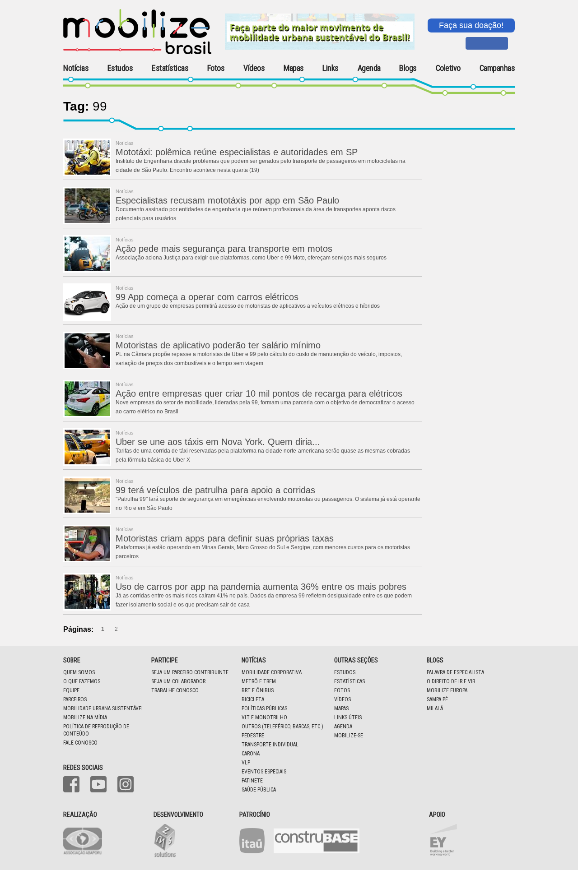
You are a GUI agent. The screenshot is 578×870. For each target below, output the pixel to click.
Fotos (216, 68)
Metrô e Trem (259, 681)
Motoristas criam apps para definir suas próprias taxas (225, 538)
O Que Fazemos (81, 681)
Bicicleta (253, 699)
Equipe (71, 690)
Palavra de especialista (455, 672)
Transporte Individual (270, 744)
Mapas (294, 68)
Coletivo (448, 68)
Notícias (76, 68)
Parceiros (75, 699)
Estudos (120, 68)
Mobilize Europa (447, 690)
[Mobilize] (137, 52)
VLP (246, 762)
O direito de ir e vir (451, 681)
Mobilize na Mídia (85, 717)
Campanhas (497, 68)
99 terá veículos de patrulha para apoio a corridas (215, 490)
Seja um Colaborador (178, 681)
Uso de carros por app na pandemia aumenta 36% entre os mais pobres (261, 587)
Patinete (252, 780)
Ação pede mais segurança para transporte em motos (224, 249)
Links (330, 68)
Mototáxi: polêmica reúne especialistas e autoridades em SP (237, 152)
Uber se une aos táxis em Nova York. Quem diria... (218, 442)
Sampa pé (437, 699)
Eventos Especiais (264, 771)
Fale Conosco (80, 743)
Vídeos (254, 68)
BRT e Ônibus (258, 690)
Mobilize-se (348, 735)
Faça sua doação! (471, 25)
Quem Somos (79, 672)
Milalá (435, 708)
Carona (251, 753)
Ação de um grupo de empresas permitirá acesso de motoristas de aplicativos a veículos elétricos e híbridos (248, 306)
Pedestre (253, 735)
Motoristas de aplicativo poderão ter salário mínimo (218, 345)
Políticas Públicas (264, 708)
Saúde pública (259, 790)
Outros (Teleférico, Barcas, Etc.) (282, 726)
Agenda (369, 68)
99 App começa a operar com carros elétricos (207, 297)
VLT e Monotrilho (264, 717)
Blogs (408, 68)
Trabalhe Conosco (175, 690)
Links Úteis (348, 717)
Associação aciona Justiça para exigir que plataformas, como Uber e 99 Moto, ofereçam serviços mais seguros (251, 258)
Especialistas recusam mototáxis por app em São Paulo (227, 200)
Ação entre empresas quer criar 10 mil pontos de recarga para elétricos (259, 393)
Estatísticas (170, 68)
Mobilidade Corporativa (272, 672)
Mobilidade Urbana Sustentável (103, 708)
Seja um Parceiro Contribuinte (189, 672)
